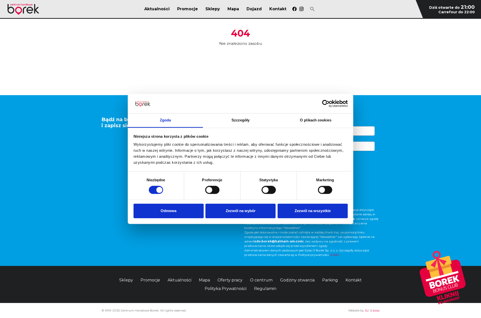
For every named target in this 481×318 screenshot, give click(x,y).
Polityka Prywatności (226, 288)
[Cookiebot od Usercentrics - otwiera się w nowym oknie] (326, 103)
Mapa (233, 9)
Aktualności (157, 9)
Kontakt (277, 9)
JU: (367, 310)
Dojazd (254, 9)
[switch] (212, 190)
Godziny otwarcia (297, 280)
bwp (376, 310)
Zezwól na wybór (241, 211)
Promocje (187, 9)
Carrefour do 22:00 (456, 12)
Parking (330, 280)
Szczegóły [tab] (240, 120)
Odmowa (168, 211)
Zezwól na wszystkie (313, 211)
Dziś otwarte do (452, 7)
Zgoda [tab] (165, 120)
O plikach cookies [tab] (315, 120)
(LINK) (334, 255)
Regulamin (265, 288)
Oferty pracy (230, 280)
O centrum (261, 280)
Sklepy (212, 9)
